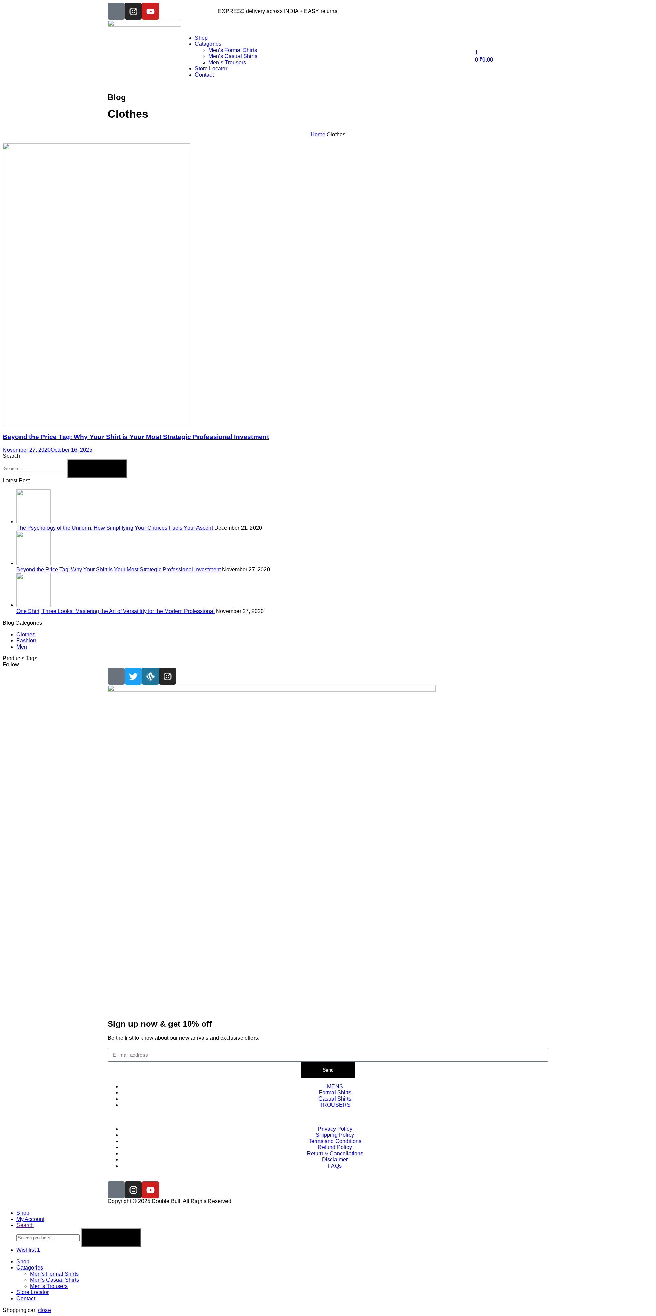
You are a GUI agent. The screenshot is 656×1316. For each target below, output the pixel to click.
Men (21, 647)
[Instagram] (133, 11)
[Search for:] (35, 468)
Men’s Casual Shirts (54, 1280)
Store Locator (32, 1292)
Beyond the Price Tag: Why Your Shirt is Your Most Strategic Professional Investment (136, 436)
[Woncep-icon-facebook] (116, 11)
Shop (22, 1261)
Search (111, 1237)
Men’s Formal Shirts (54, 1274)
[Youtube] (150, 11)
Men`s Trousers (49, 1286)
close (44, 1310)
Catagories (29, 1268)
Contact (25, 1298)
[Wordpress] (150, 676)
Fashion (26, 640)
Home (318, 134)
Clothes (25, 634)
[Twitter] (133, 676)
